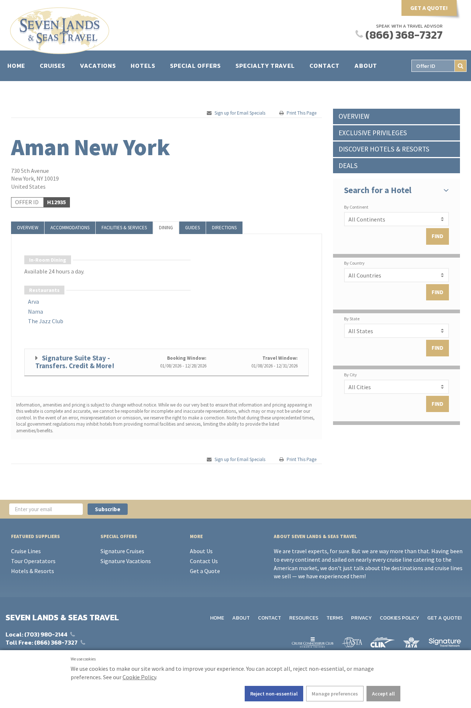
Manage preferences (335, 693)
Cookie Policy (139, 677)
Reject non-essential (274, 693)
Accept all (383, 693)
